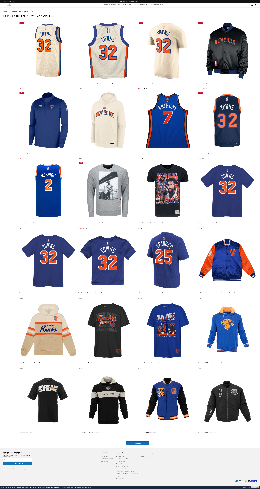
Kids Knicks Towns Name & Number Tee (209, 223)
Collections (105, 4)
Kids (130, 4)
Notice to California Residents (125, 471)
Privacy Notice (120, 461)
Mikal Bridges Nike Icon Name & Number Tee (151, 293)
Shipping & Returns (107, 458)
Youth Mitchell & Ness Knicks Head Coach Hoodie (33, 362)
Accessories (142, 4)
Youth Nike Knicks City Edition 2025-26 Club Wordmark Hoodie (96, 153)
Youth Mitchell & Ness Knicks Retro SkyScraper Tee (152, 362)
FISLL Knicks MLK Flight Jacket (207, 432)
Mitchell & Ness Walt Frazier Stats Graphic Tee (151, 223)
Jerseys (113, 4)
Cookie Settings (121, 468)
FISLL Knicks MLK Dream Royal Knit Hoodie (210, 362)
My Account (104, 456)
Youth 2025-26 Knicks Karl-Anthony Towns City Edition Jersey (36, 83)
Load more (138, 443)
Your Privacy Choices (122, 466)
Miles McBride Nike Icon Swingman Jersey (31, 223)
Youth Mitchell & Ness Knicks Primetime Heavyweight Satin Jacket (217, 293)
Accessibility (120, 478)
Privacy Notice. (87, 487)
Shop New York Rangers (9, 1)
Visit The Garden (146, 456)
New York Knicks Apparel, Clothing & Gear (21, 11)
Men (119, 4)
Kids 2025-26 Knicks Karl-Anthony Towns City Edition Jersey (95, 83)
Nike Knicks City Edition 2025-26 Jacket (209, 83)
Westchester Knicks (158, 4)
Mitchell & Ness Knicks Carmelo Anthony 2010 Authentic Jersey (156, 153)
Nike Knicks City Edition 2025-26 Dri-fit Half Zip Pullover (35, 153)
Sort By (251, 17)
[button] (249, 5)
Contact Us (104, 461)
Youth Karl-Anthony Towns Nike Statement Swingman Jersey (215, 153)
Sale (149, 4)
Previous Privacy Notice (123, 458)
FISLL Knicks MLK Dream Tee (27, 432)
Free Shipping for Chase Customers (129, 1)
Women (124, 4)
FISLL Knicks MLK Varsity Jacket (147, 432)
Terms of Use (120, 456)
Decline (257, 487)
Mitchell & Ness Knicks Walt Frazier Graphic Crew (92, 223)
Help (117, 476)
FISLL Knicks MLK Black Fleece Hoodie (89, 432)
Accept (252, 487)
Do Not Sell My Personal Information (127, 473)
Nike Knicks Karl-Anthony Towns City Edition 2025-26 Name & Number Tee (159, 83)
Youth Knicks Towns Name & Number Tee (31, 293)
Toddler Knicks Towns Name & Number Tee (90, 293)
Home (5, 11)
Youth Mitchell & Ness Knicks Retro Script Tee (91, 362)
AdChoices (119, 463)
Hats (135, 4)
